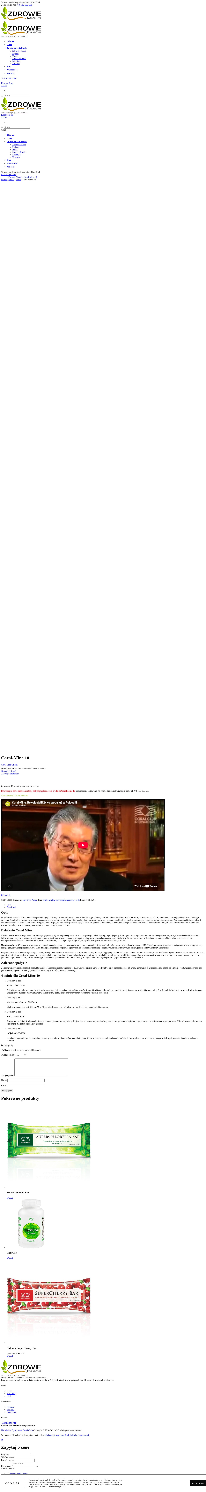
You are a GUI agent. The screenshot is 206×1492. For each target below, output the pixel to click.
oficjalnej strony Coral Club (57, 1435)
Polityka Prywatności (79, 1435)
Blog (9, 66)
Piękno (15, 53)
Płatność (10, 1407)
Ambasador (12, 70)
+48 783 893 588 (24, 5)
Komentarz (7, 1466)
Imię (3, 1454)
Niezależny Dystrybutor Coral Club (17, 1430)
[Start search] (2, 127)
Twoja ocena (6, 1055)
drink (45, 900)
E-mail (4, 1085)
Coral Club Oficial (9, 765)
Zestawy (16, 63)
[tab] (106, 904)
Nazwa (4, 1080)
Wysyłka (10, 1409)
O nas (9, 45)
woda (77, 900)
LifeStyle (16, 61)
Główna (10, 41)
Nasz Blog (11, 1393)
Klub (9, 1396)
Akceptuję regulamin (19, 1473)
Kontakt (10, 73)
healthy (52, 900)
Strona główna (7, 179)
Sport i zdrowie (19, 58)
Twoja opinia (7, 1075)
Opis (9, 904)
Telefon (4, 1457)
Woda (15, 56)
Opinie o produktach (17, 48)
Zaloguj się (6, 895)
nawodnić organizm (65, 900)
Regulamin (11, 1412)
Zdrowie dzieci (19, 51)
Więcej (10, 1198)
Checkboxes (7, 1468)
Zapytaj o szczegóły (10, 773)
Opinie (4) (11, 907)
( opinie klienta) (8, 771)
